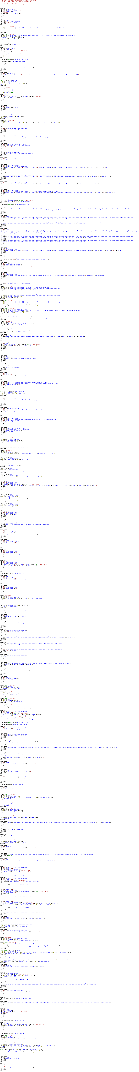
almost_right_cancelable (112, 230)
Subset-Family (14, 96)
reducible (8, 729)
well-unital (29, 27)
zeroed (17, 210)
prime (8, 713)
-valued (12, 21)
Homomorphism (11, 440)
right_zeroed (52, 27)
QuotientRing (8, 375)
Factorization (7, 891)
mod (30, 1038)
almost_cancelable (124, 230)
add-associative (44, 27)
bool (73, 74)
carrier (25, 96)
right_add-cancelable (28, 209)
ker (6, 385)
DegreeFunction (19, 1067)
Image (5, 484)
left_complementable (49, 209)
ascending (9, 50)
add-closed (13, 402)
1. (5, 312)
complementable (71, 209)
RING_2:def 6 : (24, 492)
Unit (6, 701)
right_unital (101, 209)
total (42, 74)
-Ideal (5, 117)
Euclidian (22, 233)
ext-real (84, 747)
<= (14, 83)
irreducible (10, 716)
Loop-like (63, 210)
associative (26, 210)
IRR (4, 777)
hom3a (9, 337)
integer (75, 747)
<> (3, 714)
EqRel (30, 345)
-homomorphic (11, 200)
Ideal (10, 97)
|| (36, 485)
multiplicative (19, 138)
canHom (5, 344)
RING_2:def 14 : (29, 907)
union (30, 122)
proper (12, 431)
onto (25, 605)
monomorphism (13, 159)
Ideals (5, 96)
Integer (16, 740)
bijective (7, 904)
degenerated (13, 35)
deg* (5, 1011)
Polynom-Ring (20, 1024)
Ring (7, 95)
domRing (8, 677)
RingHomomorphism (25, 201)
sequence (14, 44)
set (13, 9)
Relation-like (9, 74)
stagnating (9, 52)
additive (17, 129)
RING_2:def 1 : (25, 59)
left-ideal (13, 411)
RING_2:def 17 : (21, 1033)
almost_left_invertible (7, 231)
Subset (9, 452)
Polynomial (9, 1010)
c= (17, 51)
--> (8, 67)
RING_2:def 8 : (25, 722)
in (3, 30)
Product (3, 31)
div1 (34, 708)
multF (37, 476)
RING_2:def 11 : (29, 875)
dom (13, 11)
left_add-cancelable (16, 209)
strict (12, 484)
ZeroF (88, 485)
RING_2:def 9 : (24, 724)
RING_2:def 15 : (24, 979)
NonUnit (27, 975)
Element (8, 11)
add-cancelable (39, 209)
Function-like (30, 74)
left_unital (123, 209)
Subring (21, 554)
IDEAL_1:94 (10, 855)
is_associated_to (7, 708)
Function (9, 201)
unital (21, 210)
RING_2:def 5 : (25, 353)
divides (5, 688)
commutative (33, 218)
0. (14, 30)
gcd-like (16, 233)
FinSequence (15, 10)
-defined (18, 74)
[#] (16, 616)
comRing (10, 114)
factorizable (10, 880)
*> (15, 926)
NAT (6, 67)
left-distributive (92, 209)
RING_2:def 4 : (28, 204)
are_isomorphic (12, 283)
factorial (9, 974)
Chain (7, 49)
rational (90, 747)
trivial (25, 230)
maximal (32, 817)
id (6, 153)
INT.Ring (17, 741)
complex (80, 747)
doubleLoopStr (61, 27)
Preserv (29, 471)
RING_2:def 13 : (27, 896)
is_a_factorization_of (11, 870)
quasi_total (47, 74)
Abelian (128, 209)
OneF (74, 485)
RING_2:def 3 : (21, 103)
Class (25, 345)
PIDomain (10, 840)
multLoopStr (22, 623)
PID (98, 822)
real (71, 747)
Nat (26, 28)
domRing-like (63, 35)
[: (75, 74)
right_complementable (19, 27)
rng (27, 459)
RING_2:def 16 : (21, 1020)
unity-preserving (21, 146)
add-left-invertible (42, 210)
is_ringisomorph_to (25, 283)
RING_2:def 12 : (24, 884)
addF (37, 471)
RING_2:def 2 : (23, 61)
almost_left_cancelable (98, 230)
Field (7, 229)
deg (2, 1012)
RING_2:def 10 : (19, 784)
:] (79, 74)
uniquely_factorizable (13, 902)
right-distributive (29, 136)
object (8, 82)
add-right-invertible (54, 210)
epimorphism (21, 159)
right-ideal (14, 421)
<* (13, 926)
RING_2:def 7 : (23, 573)
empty (9, 9)
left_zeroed (33, 210)
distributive (36, 27)
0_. (10, 1012)
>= (13, 55)
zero (15, 664)
